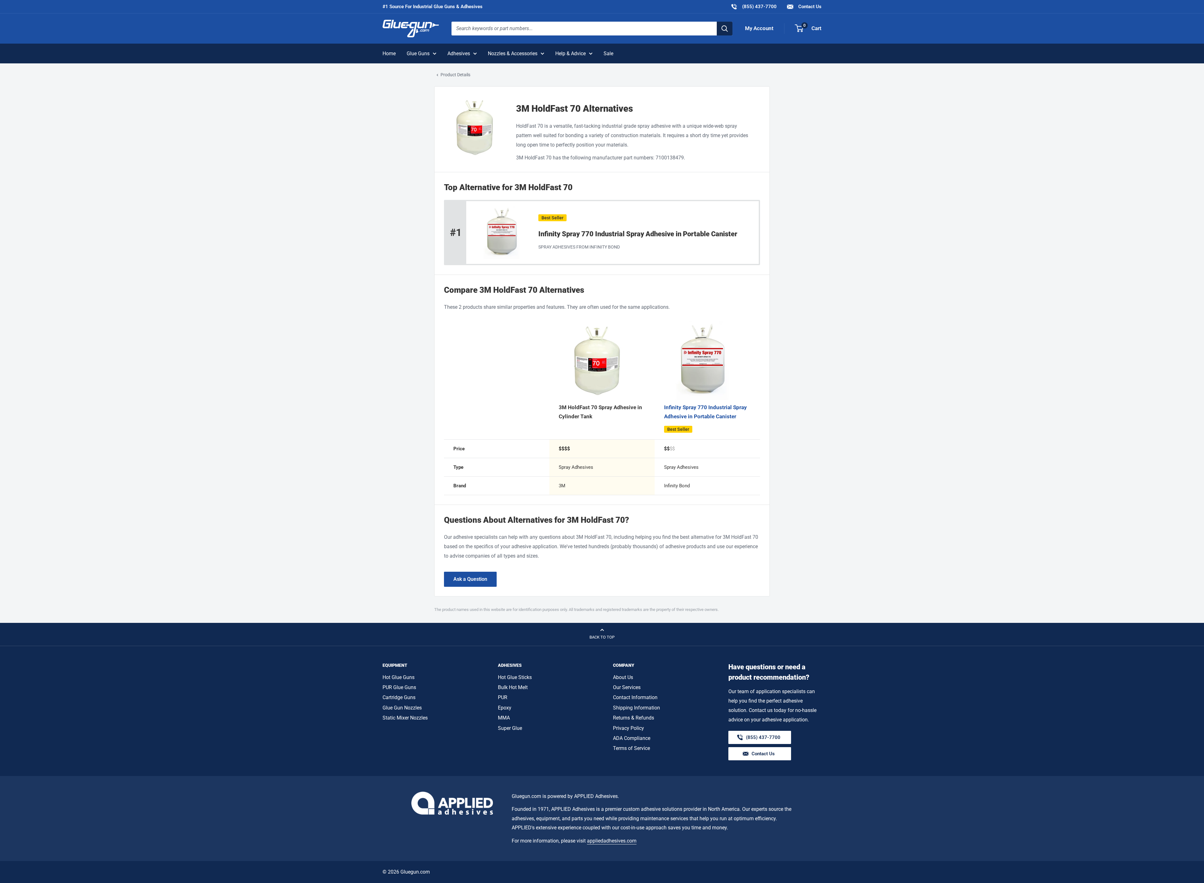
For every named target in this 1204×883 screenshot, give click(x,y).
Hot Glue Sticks (515, 677)
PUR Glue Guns (399, 687)
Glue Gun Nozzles (402, 708)
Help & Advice (570, 53)
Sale (608, 53)
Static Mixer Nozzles (405, 718)
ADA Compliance (631, 738)
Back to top (602, 637)
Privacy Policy (628, 728)
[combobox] (584, 28)
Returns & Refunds (633, 718)
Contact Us (809, 6)
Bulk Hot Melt (513, 687)
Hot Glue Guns (399, 677)
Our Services (627, 687)
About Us (623, 677)
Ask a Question (470, 579)
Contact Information (635, 697)
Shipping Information (636, 708)
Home (389, 53)
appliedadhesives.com (611, 841)
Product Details (455, 74)
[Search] (724, 28)
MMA (504, 718)
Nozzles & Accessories (512, 53)
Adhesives (458, 53)
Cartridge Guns (399, 697)
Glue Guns (418, 53)
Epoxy (504, 708)
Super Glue (510, 728)
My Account (759, 28)
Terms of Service (631, 748)
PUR (502, 697)
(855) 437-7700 (754, 6)
